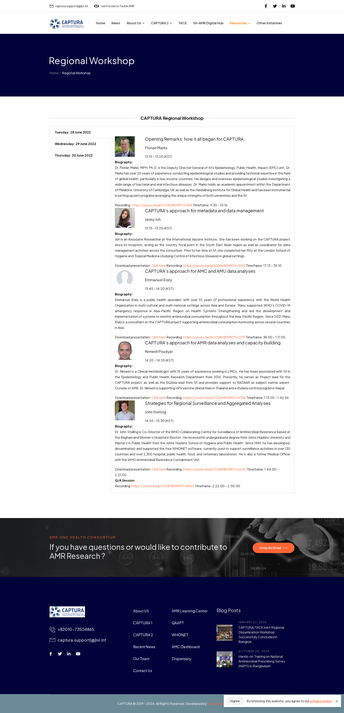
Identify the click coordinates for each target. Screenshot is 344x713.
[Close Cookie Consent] (337, 701)
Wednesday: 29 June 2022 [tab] (75, 144)
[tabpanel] (202, 310)
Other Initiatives (269, 23)
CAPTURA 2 (160, 23)
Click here (158, 469)
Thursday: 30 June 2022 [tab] (74, 155)
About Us (134, 23)
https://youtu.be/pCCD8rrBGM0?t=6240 (214, 469)
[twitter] (274, 6)
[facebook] (265, 6)
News (115, 23)
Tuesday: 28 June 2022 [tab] (73, 132)
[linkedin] (283, 6)
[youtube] (292, 6)
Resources (238, 23)
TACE (182, 23)
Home (100, 23)
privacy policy (321, 701)
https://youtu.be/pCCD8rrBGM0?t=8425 (162, 486)
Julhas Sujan (217, 703)
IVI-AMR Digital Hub (208, 23)
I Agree (234, 701)
